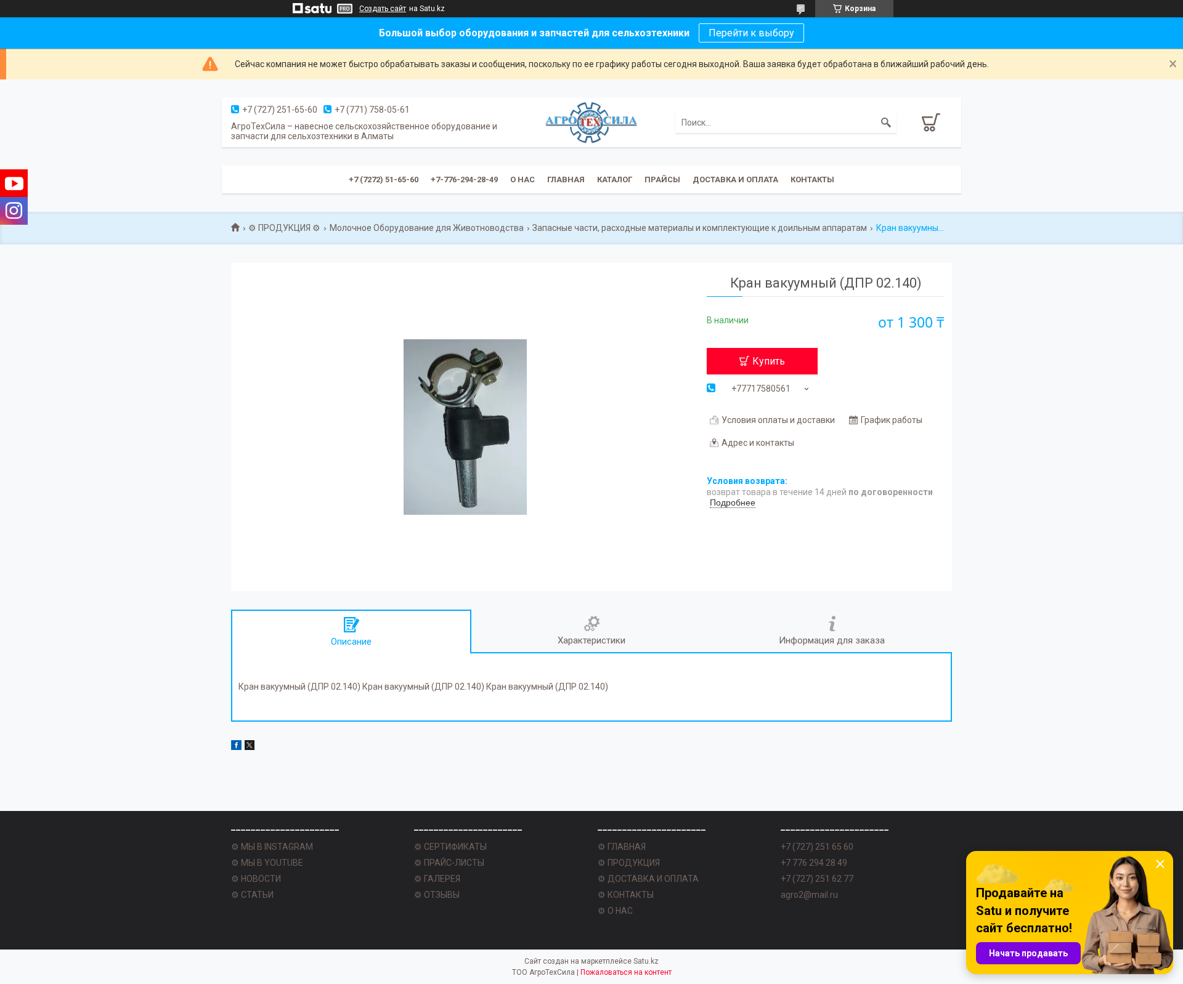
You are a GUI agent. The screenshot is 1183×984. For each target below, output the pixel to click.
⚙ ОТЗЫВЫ (437, 895)
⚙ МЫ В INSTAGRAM (272, 847)
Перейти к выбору (751, 33)
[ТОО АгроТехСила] (591, 122)
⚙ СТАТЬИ (252, 895)
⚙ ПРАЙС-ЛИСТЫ (449, 863)
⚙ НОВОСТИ (256, 879)
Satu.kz (646, 961)
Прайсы (662, 179)
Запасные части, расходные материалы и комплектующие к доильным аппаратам (699, 228)
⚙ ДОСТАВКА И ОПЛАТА (648, 879)
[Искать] (886, 122)
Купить (768, 361)
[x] (249, 747)
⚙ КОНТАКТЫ (626, 895)
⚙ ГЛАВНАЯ (622, 847)
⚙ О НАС (615, 911)
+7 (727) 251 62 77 (817, 879)
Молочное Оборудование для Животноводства (427, 228)
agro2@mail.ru (809, 895)
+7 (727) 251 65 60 (817, 847)
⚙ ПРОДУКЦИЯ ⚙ (284, 228)
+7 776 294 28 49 (814, 863)
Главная (566, 179)
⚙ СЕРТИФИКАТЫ (450, 847)
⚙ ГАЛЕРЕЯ (437, 879)
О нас (522, 179)
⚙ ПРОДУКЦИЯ (629, 863)
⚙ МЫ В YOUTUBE (267, 863)
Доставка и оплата (735, 179)
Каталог (614, 179)
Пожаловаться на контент (626, 972)
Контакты (812, 179)
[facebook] (236, 747)
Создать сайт (382, 8)
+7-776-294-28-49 (464, 179)
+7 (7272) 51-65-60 (383, 179)
